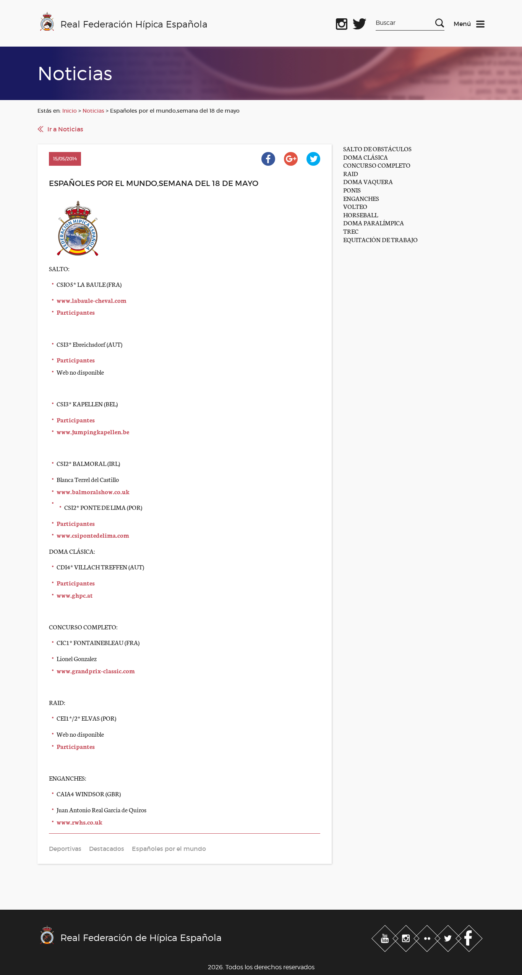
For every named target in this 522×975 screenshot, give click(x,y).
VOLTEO (355, 206)
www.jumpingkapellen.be (93, 431)
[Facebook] (469, 937)
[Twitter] (449, 937)
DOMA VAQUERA (368, 181)
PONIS (352, 189)
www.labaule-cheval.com (91, 300)
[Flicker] (427, 937)
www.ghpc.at (75, 594)
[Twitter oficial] (359, 22)
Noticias (93, 110)
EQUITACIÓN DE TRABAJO (380, 239)
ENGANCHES (361, 198)
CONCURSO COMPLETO (376, 164)
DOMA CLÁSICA (365, 156)
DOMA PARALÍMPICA (373, 222)
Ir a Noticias (65, 129)
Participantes (76, 311)
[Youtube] (385, 937)
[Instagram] (406, 937)
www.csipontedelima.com (93, 534)
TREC (350, 230)
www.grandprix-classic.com (96, 670)
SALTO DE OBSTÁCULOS (377, 148)
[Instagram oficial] (341, 22)
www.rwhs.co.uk (79, 821)
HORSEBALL (360, 214)
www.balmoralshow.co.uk (93, 491)
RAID (350, 173)
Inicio (69, 110)
